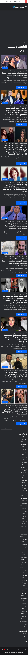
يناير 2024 (24, 493)
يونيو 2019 (24, 624)
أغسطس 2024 (23, 475)
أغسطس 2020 (23, 598)
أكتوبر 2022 (24, 531)
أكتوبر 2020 (24, 593)
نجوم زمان (24, 643)
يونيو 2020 (24, 603)
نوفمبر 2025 (24, 436)
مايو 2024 (24, 482)
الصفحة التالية (8, 428)
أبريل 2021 (24, 577)
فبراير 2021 (24, 583)
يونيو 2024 (24, 480)
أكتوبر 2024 (24, 470)
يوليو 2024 (24, 477)
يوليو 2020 (24, 600)
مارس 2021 (24, 580)
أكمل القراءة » (21, 87)
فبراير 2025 (24, 459)
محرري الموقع (23, 70)
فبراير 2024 (24, 490)
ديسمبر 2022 (24, 526)
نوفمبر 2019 (24, 613)
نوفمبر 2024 (24, 467)
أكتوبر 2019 (24, 616)
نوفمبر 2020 (24, 590)
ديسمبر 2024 (24, 464)
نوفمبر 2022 (24, 529)
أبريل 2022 (24, 547)
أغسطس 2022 (23, 536)
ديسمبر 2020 (24, 588)
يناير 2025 (24, 462)
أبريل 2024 (24, 485)
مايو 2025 (24, 452)
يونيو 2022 (24, 541)
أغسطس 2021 (23, 567)
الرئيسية (24, 42)
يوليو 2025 (24, 446)
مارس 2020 (24, 611)
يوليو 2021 (24, 570)
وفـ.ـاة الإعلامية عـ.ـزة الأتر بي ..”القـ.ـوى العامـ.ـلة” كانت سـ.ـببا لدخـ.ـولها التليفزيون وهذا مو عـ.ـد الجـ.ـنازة (15, 188)
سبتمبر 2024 (24, 472)
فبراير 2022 (24, 552)
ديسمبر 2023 (24, 495)
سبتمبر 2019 (24, 618)
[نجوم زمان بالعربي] (18, 6)
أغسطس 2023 (23, 505)
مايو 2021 (24, 575)
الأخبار (25, 636)
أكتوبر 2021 (24, 562)
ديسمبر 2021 (24, 557)
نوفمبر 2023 (24, 498)
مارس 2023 (24, 518)
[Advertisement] (14, 26)
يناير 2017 (24, 626)
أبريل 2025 (24, 454)
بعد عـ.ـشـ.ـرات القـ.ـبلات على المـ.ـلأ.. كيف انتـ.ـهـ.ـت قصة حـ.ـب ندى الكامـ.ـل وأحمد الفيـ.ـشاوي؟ (14, 75)
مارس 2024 (24, 488)
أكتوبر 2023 (24, 500)
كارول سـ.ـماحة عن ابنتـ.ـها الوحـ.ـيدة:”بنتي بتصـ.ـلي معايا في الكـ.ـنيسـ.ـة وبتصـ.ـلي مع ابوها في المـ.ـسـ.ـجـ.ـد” (14, 410)
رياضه (25, 638)
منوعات (25, 641)
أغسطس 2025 (23, 444)
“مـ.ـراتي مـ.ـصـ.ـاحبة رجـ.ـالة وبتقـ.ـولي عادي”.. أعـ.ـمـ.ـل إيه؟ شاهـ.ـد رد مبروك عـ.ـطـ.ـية (16, 226)
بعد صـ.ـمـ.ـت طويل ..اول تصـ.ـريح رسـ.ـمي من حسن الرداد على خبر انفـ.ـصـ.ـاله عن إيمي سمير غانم (16, 374)
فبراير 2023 (24, 521)
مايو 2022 (24, 544)
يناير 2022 (24, 554)
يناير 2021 (24, 585)
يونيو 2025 (24, 449)
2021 (20, 42)
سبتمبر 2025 (24, 441)
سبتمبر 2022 (24, 534)
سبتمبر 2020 (24, 595)
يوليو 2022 (24, 539)
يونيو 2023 (24, 511)
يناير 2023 (24, 523)
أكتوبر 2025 (24, 439)
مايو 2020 (24, 606)
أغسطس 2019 (23, 621)
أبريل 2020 (24, 608)
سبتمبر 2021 (24, 565)
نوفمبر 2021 (24, 559)
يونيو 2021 (24, 572)
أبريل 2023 (24, 516)
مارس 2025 (24, 457)
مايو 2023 (24, 513)
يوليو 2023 (24, 508)
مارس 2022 (24, 549)
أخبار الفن (25, 633)
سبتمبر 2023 (24, 503)
